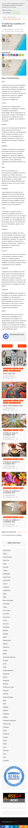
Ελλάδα (5, 650)
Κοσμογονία (6, 673)
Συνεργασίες (6, 733)
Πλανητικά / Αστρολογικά (14, 370)
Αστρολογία (17, 31)
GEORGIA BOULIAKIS (8, 29)
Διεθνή (5, 637)
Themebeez (15, 821)
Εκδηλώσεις (6, 647)
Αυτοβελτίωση (6, 590)
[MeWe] (17, 55)
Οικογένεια (6, 690)
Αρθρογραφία (6, 573)
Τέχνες (4, 747)
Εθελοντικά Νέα (7, 640)
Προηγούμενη (8, 346)
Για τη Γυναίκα (6, 610)
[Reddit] (8, 55)
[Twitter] (6, 55)
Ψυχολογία (6, 760)
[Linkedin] (11, 55)
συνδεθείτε (19, 535)
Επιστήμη (5, 660)
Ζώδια (22, 31)
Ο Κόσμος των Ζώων (8, 687)
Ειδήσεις (5, 643)
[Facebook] (3, 55)
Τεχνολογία (6, 750)
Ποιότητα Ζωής (7, 723)
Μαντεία (5, 370)
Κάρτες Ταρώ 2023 (9, 373)
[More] (3, 58)
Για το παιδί (6, 613)
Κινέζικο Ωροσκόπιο (8, 670)
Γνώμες (5, 620)
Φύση (4, 757)
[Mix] (20, 55)
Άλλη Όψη (5, 567)
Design (5, 553)
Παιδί (4, 703)
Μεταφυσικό (6, 680)
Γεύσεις (5, 607)
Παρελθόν (5, 710)
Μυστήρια (5, 683)
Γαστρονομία (6, 603)
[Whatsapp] (22, 55)
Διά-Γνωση (6, 623)
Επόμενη (21, 346)
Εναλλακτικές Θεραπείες (9, 657)
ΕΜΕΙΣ (5, 653)
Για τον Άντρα (6, 617)
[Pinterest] (14, 55)
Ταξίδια (5, 743)
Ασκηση (5, 583)
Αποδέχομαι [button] (16, 12)
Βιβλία (4, 593)
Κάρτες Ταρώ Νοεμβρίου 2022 (12, 405)
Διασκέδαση (6, 627)
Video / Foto (6, 560)
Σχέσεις (5, 740)
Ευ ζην (5, 663)
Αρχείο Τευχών (7, 577)
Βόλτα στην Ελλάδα (8, 600)
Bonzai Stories (7, 550)
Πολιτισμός (6, 727)
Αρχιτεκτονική (6, 580)
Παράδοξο (5, 707)
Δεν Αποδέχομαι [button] (7, 12)
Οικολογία (5, 693)
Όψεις (4, 700)
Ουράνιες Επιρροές (8, 697)
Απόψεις (5, 570)
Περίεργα (5, 717)
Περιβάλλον (6, 713)
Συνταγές (5, 737)
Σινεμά (4, 730)
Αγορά (4, 563)
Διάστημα (5, 630)
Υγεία (4, 753)
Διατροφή (5, 633)
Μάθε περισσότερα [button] (7, 10)
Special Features (10, 31)
